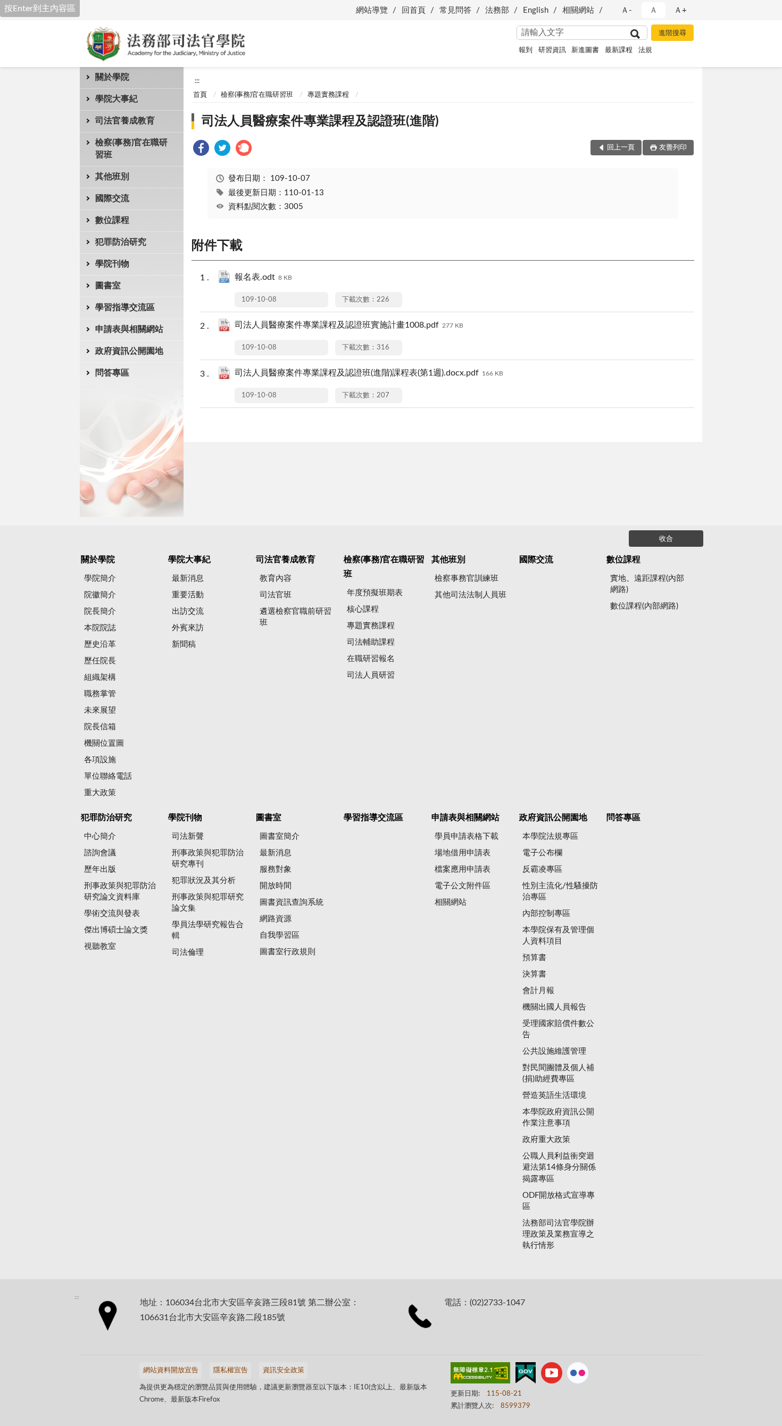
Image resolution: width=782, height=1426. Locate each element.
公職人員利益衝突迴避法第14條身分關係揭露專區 (559, 1167)
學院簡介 (100, 578)
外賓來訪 (188, 628)
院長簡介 (100, 611)
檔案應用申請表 (462, 869)
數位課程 (112, 220)
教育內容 (276, 578)
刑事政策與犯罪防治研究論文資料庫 (120, 891)
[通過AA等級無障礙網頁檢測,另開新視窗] (480, 1375)
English (535, 10)
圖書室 (108, 285)
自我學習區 (280, 935)
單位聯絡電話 (108, 776)
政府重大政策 (546, 1140)
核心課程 (363, 609)
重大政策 (100, 793)
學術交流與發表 (112, 914)
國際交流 (112, 198)
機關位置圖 (104, 743)
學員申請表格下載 (466, 836)
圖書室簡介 (280, 836)
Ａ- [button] (626, 10)
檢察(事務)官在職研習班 (131, 148)
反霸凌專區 (542, 869)
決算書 (534, 974)
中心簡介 (100, 836)
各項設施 (100, 760)
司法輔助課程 (371, 642)
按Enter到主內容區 (40, 8)
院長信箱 (100, 727)
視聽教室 (100, 946)
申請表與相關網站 (129, 329)
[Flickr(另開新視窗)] (577, 1375)
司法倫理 (188, 952)
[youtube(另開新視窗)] (551, 1375)
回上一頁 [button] (621, 147)
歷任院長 (100, 661)
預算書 (534, 958)
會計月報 (538, 991)
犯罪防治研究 (120, 242)
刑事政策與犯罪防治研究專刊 (208, 858)
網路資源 (276, 919)
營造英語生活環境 (554, 1095)
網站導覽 (372, 10)
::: (197, 81)
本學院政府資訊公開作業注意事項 (558, 1117)
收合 (666, 539)
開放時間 (276, 886)
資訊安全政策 (283, 1370)
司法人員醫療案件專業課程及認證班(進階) (320, 121)
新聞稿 (184, 644)
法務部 (497, 10)
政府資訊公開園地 (129, 351)
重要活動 (188, 595)
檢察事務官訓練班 (466, 578)
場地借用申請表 (462, 853)
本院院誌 (100, 628)
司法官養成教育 (125, 120)
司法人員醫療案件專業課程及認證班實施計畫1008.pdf (349, 325)
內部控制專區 (546, 914)
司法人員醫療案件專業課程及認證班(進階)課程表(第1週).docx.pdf (369, 373)
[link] (201, 150)
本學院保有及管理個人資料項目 (558, 935)
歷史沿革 (100, 644)
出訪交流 (188, 611)
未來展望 (100, 710)
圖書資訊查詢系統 (291, 902)
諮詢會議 (100, 853)
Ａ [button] (654, 10)
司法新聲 (188, 836)
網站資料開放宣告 (170, 1370)
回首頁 (414, 10)
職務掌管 (100, 694)
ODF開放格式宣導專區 (558, 1201)
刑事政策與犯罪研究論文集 (208, 902)
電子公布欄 (542, 853)
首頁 (200, 94)
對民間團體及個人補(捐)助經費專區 (558, 1073)
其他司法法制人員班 (470, 595)
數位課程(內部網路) (644, 606)
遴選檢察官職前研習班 (295, 617)
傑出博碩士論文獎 (116, 930)
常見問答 (455, 10)
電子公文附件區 (462, 886)
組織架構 (100, 677)
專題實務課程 (328, 94)
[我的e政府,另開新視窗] (525, 1375)
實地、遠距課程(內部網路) (647, 584)
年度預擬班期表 (375, 593)
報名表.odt (263, 277)
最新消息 (188, 578)
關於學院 (112, 77)
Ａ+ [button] (680, 10)
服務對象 (276, 869)
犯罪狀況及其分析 (204, 881)
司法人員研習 (371, 675)
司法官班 (276, 595)
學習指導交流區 (125, 307)
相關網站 (578, 10)
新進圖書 (585, 50)
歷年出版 (100, 869)
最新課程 (619, 50)
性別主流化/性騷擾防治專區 (560, 891)
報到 (526, 50)
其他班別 (112, 176)
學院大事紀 (116, 99)
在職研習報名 (371, 659)
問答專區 (112, 373)
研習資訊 (552, 50)
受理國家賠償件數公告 (558, 1029)
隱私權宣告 (230, 1370)
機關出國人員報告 (554, 1007)
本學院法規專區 (550, 836)
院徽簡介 (100, 595)
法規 (645, 50)
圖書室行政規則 (287, 952)
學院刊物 (112, 264)
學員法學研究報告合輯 (208, 930)
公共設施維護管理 (554, 1051)
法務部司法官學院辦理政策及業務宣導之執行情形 (558, 1234)
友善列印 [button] (673, 147)
